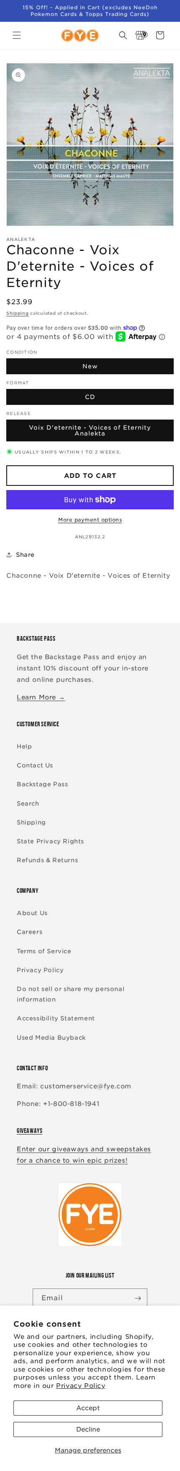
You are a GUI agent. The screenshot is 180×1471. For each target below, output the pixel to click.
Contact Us (35, 765)
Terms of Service (44, 951)
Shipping (17, 313)
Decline (88, 1429)
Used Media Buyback (51, 1037)
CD (90, 397)
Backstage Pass (42, 784)
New (90, 366)
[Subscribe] (138, 1298)
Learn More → (41, 697)
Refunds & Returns (47, 860)
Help (24, 746)
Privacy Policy (80, 1386)
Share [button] (25, 554)
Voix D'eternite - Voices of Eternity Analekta (90, 430)
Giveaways (29, 1130)
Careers (29, 932)
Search (28, 803)
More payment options (90, 519)
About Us (32, 913)
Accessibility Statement (56, 1018)
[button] (17, 35)
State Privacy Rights (50, 841)
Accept (88, 1408)
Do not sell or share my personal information (70, 994)
